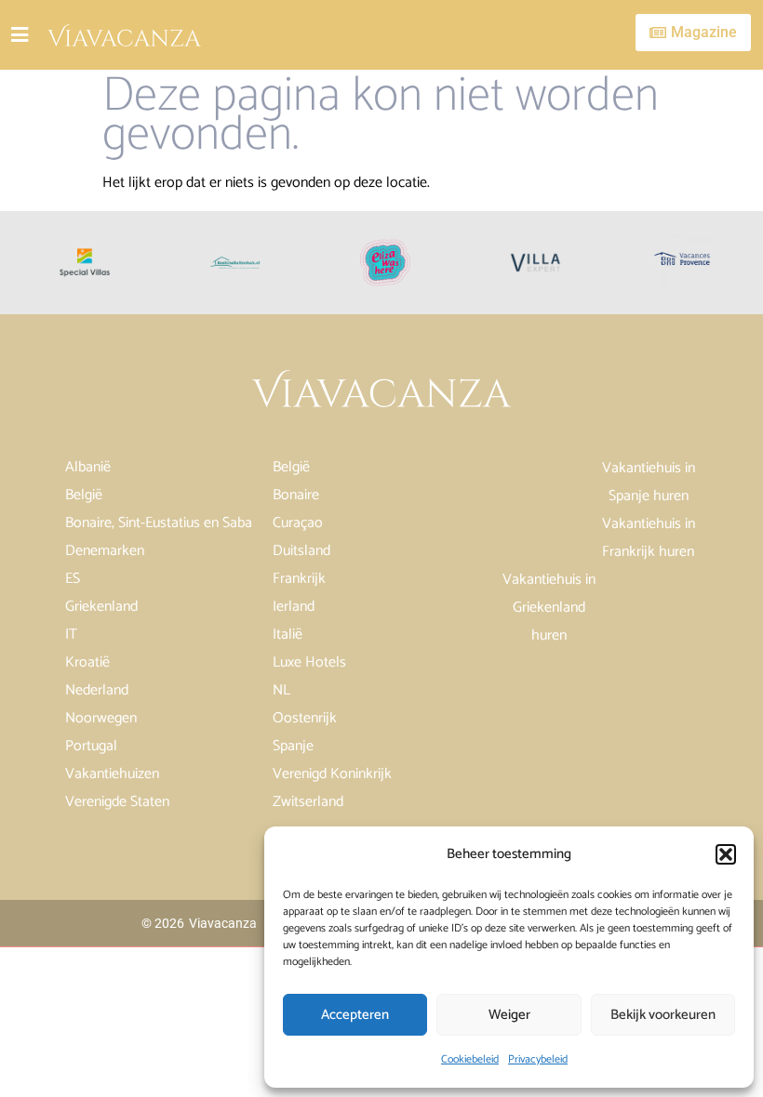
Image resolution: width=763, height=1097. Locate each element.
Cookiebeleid (470, 1059)
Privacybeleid (538, 1059)
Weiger (509, 1014)
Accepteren (355, 1014)
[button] (725, 854)
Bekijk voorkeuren (663, 1014)
